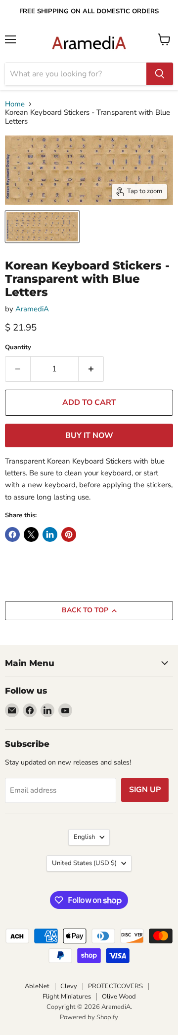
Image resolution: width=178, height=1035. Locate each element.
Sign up (145, 789)
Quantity (18, 347)
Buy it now (89, 435)
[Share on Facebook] (12, 534)
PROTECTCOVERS (115, 986)
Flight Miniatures (67, 996)
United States (84, 863)
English (84, 837)
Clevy (68, 986)
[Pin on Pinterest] (68, 534)
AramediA (32, 309)
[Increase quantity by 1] (91, 369)
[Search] (159, 74)
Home (15, 104)
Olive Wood (119, 996)
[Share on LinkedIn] (50, 534)
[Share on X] (31, 534)
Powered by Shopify (89, 1017)
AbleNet (37, 986)
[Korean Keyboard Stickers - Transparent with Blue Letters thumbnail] (42, 226)
